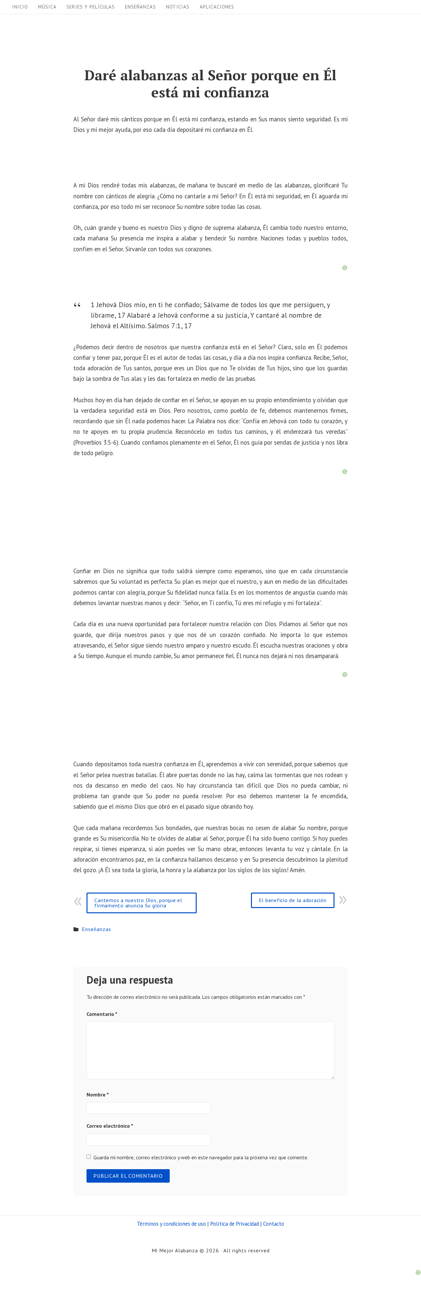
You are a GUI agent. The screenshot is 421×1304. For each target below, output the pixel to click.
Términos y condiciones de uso (171, 1223)
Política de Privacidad (234, 1223)
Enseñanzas (140, 7)
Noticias (177, 7)
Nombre (98, 1094)
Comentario (102, 1014)
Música (47, 7)
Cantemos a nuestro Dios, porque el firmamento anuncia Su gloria (138, 903)
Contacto (273, 1223)
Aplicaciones (217, 7)
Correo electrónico (110, 1125)
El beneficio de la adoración (293, 900)
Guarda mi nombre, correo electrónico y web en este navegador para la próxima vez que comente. (200, 1157)
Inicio (20, 7)
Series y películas (90, 7)
